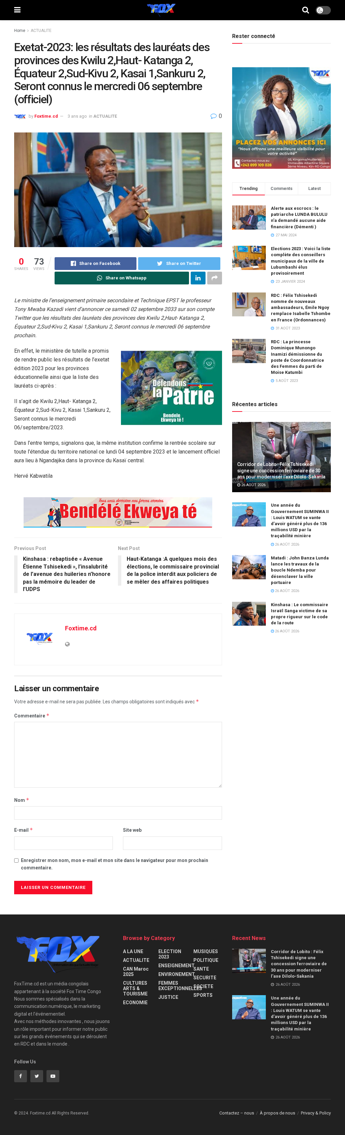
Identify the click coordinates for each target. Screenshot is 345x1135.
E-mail (23, 830)
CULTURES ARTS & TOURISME (135, 988)
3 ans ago (77, 116)
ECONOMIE (135, 1002)
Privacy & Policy (316, 1113)
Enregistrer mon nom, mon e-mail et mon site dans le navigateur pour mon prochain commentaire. (114, 864)
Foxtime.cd (46, 116)
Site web (132, 830)
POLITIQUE (205, 960)
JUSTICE (168, 997)
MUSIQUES (205, 951)
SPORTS (203, 995)
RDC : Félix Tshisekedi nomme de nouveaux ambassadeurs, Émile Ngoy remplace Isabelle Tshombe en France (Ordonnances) (301, 307)
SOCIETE (203, 986)
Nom (21, 800)
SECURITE (204, 977)
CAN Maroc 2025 (136, 971)
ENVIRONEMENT (176, 974)
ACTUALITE (41, 30)
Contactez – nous (236, 1113)
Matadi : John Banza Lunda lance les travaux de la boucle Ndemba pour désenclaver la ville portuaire (300, 570)
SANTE (201, 969)
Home (19, 30)
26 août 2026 (252, 485)
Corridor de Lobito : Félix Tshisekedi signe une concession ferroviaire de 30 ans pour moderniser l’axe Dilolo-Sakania (281, 470)
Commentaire (32, 715)
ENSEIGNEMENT (176, 965)
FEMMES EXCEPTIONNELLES (180, 985)
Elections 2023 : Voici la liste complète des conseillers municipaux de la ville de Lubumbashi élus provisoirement (301, 261)
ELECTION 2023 (169, 954)
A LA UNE (133, 951)
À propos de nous (277, 1113)
